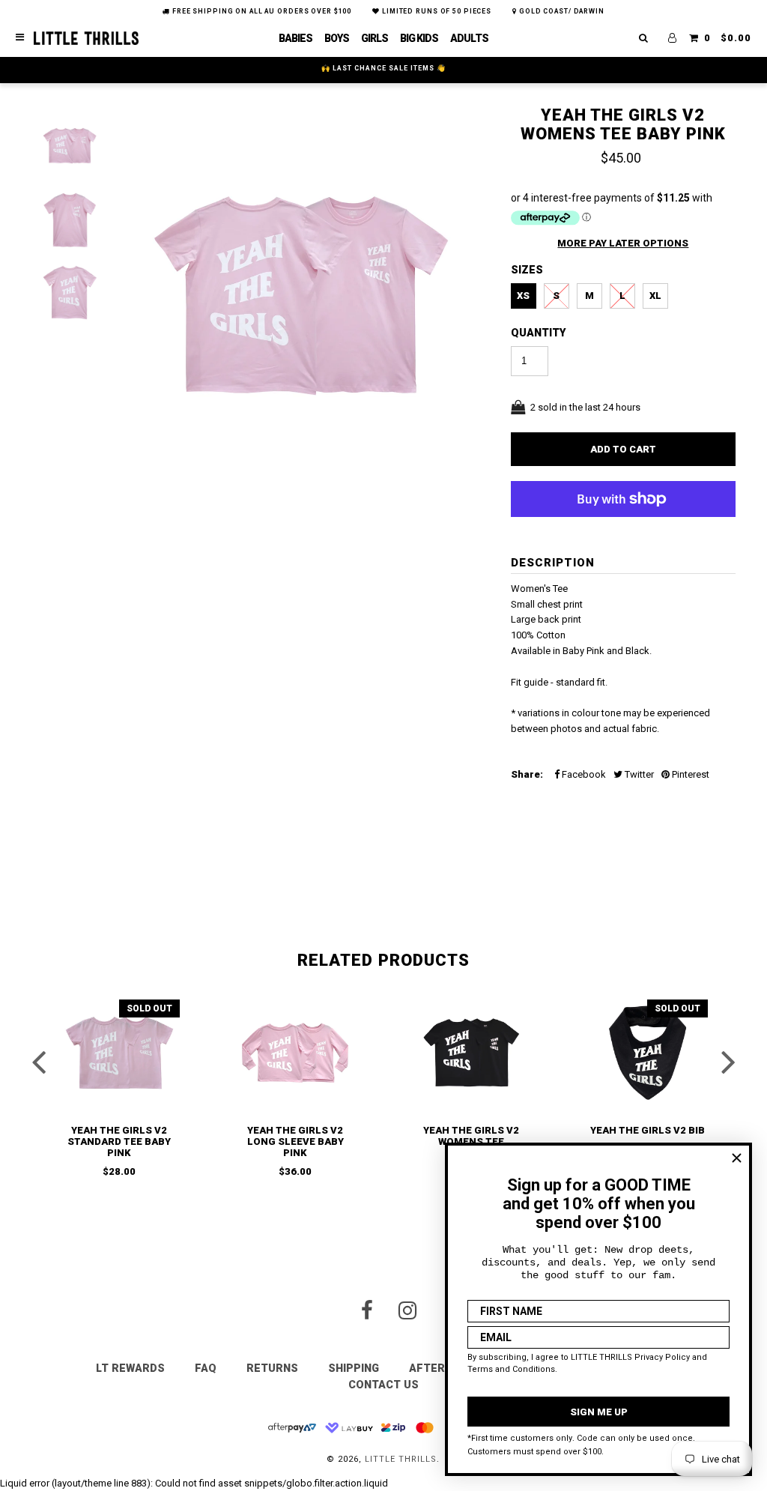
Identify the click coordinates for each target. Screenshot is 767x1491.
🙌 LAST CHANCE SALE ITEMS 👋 (383, 68)
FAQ (205, 1368)
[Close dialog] (736, 1158)
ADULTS (469, 38)
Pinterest (689, 774)
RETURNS (272, 1368)
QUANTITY (538, 333)
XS (523, 295)
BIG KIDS (419, 38)
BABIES (295, 38)
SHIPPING (353, 1368)
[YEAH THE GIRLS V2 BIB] (648, 1052)
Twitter (638, 774)
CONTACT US (383, 1385)
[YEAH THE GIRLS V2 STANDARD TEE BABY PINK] (120, 1052)
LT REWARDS (130, 1368)
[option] (302, 305)
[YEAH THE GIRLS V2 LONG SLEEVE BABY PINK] (296, 1052)
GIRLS (374, 38)
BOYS (336, 38)
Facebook (583, 774)
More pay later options (622, 243)
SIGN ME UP (599, 1412)
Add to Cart (623, 449)
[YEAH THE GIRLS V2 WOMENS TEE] (472, 1052)
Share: (527, 774)
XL (655, 295)
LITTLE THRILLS (401, 1459)
